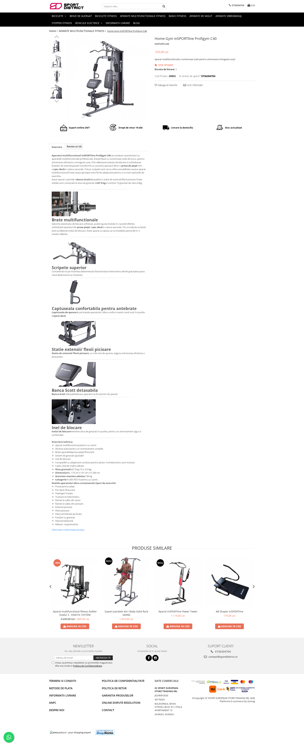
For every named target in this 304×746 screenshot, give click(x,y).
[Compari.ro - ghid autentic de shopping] (130, 732)
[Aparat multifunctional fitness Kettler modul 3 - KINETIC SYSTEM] (75, 582)
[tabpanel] (107, 77)
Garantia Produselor (117, 695)
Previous (56, 37)
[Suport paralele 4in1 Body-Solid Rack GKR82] (126, 582)
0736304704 (222, 651)
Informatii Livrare (118, 23)
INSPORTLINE (162, 43)
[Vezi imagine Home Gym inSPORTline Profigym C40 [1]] (56, 61)
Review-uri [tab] (74, 146)
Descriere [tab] (57, 147)
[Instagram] (155, 658)
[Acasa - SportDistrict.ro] (66, 6)
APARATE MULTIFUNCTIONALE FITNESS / (83, 31)
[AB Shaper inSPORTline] (229, 582)
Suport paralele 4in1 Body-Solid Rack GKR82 (126, 613)
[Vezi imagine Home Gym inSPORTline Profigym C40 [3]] (56, 91)
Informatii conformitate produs (68, 529)
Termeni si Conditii (62, 681)
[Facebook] (149, 658)
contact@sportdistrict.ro (223, 656)
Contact (108, 710)
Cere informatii (194, 85)
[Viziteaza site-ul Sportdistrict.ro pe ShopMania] (105, 732)
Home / (53, 31)
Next (56, 100)
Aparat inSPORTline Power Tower (178, 611)
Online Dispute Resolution (121, 702)
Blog (136, 23)
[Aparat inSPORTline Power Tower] (178, 582)
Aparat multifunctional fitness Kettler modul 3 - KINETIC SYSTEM (75, 613)
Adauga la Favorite (167, 85)
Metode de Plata (60, 688)
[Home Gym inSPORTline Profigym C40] (107, 77)
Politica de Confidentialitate (87, 665)
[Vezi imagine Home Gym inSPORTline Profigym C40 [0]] (56, 46)
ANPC (52, 702)
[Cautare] (164, 6)
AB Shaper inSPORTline (229, 611)
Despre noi (56, 710)
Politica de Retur (114, 688)
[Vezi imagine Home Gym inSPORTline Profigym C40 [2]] (56, 76)
